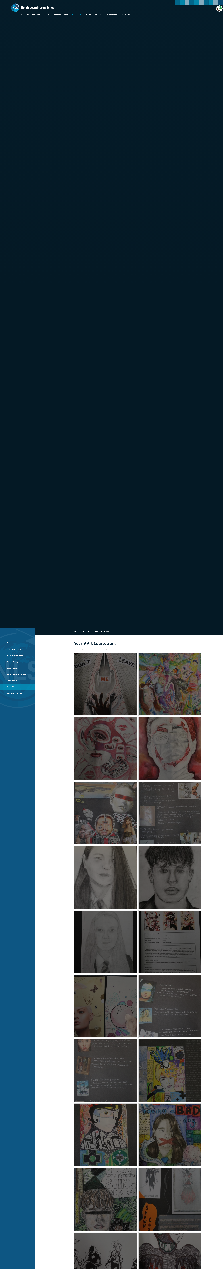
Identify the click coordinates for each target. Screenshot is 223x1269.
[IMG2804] (105, 813)
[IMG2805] (170, 748)
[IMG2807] (170, 684)
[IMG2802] (105, 877)
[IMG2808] (105, 684)
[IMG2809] (170, 942)
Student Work (102, 631)
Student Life (85, 631)
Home (73, 631)
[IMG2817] (170, 1199)
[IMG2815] (170, 1135)
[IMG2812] (105, 1070)
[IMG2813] (170, 1070)
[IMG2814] (105, 1135)
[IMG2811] (170, 1006)
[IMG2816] (105, 1199)
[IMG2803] (170, 813)
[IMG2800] (105, 942)
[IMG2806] (105, 748)
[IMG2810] (105, 1006)
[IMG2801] (170, 877)
